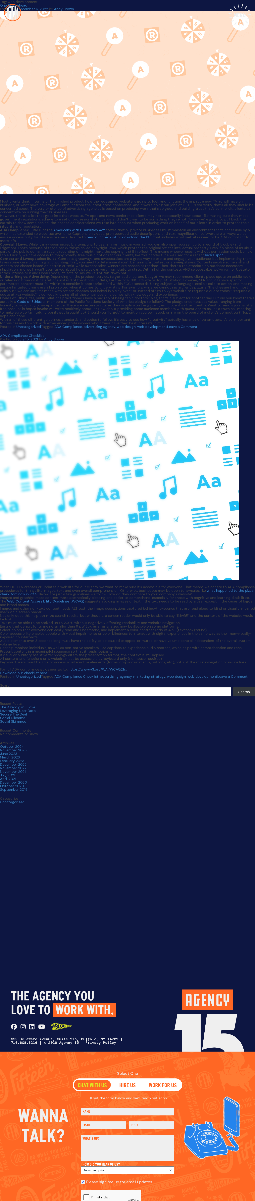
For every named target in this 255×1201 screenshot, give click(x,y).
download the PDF (137, 237)
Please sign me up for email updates (119, 1182)
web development (152, 326)
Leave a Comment (182, 326)
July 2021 (7, 775)
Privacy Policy (100, 1042)
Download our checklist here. (24, 673)
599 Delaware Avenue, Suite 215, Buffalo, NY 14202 (64, 1039)
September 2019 (13, 789)
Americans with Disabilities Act (79, 230)
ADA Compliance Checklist (22, 335)
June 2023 (8, 753)
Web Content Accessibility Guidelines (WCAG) (45, 601)
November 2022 (13, 768)
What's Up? (91, 1139)
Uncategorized (28, 326)
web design (126, 326)
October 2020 (12, 786)
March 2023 (10, 757)
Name (86, 1111)
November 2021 (13, 771)
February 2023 (12, 760)
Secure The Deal (13, 714)
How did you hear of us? (101, 1164)
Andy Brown (64, 9)
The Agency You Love (17, 707)
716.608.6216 (24, 1042)
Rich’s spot (214, 255)
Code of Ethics (29, 301)
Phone (135, 1125)
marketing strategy (149, 676)
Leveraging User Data (18, 710)
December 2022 (13, 764)
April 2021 (8, 778)
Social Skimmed (13, 721)
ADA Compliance (68, 326)
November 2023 (13, 750)
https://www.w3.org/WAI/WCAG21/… (98, 669)
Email (86, 1125)
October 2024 (12, 746)
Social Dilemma (12, 718)
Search (6, 685)
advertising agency (99, 326)
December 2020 (13, 782)
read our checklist (102, 237)
